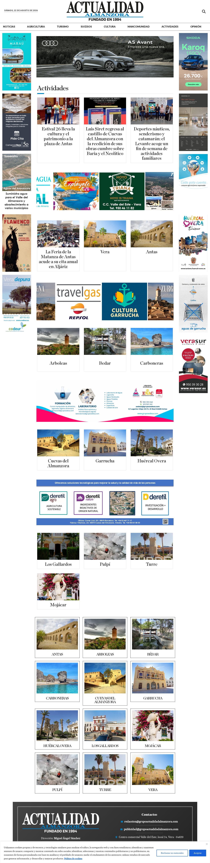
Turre (151, 564)
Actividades (170, 26)
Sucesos (86, 26)
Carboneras (151, 363)
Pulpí (105, 564)
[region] (105, 852)
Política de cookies (73, 858)
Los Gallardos (58, 564)
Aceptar (198, 853)
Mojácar (58, 605)
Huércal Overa (151, 461)
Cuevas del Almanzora (105, 700)
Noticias (9, 26)
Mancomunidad (139, 26)
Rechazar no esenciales (172, 853)
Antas (151, 252)
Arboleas (58, 363)
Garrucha (105, 461)
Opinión (195, 26)
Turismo (63, 26)
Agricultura (36, 26)
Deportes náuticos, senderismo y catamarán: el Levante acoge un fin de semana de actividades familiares (152, 144)
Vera (104, 252)
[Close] (207, 844)
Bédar (152, 654)
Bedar (105, 363)
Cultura (109, 26)
